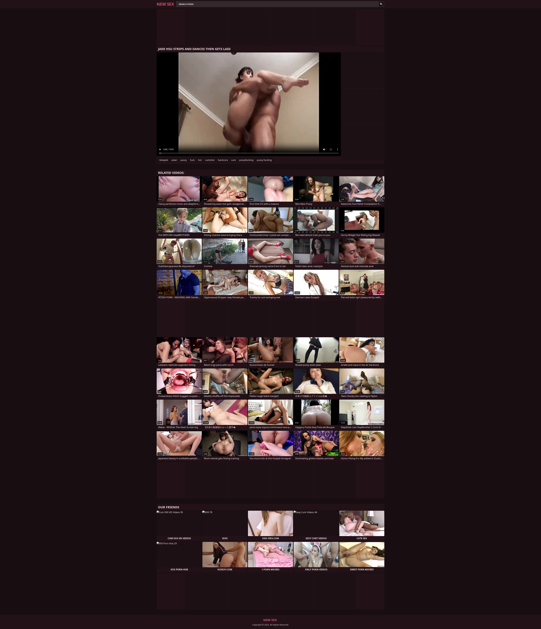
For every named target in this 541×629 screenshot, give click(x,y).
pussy (183, 160)
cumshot (210, 160)
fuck (192, 160)
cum (233, 160)
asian (174, 160)
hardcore (223, 160)
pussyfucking (246, 160)
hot (200, 160)
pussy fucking (264, 160)
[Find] (381, 4)
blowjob (163, 160)
